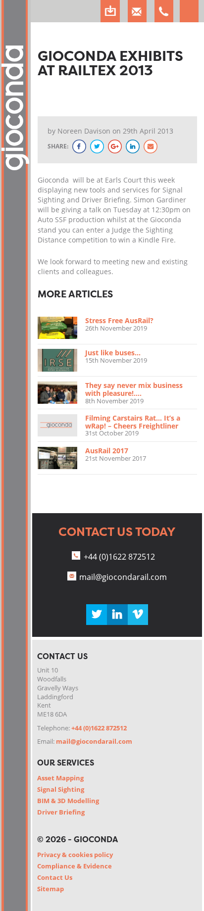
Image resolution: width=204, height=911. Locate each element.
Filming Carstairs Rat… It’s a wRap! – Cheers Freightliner (132, 422)
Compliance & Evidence (74, 866)
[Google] (115, 146)
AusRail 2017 (106, 450)
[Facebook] (79, 146)
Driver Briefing (61, 812)
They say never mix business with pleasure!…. (134, 389)
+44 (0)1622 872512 (119, 556)
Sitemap (50, 888)
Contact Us (54, 877)
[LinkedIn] (133, 146)
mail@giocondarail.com (123, 577)
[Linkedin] (117, 614)
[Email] (150, 146)
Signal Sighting (60, 789)
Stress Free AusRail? (119, 320)
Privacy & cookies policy (75, 854)
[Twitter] (97, 146)
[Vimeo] (138, 614)
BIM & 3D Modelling (68, 800)
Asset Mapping (60, 777)
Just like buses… (113, 352)
